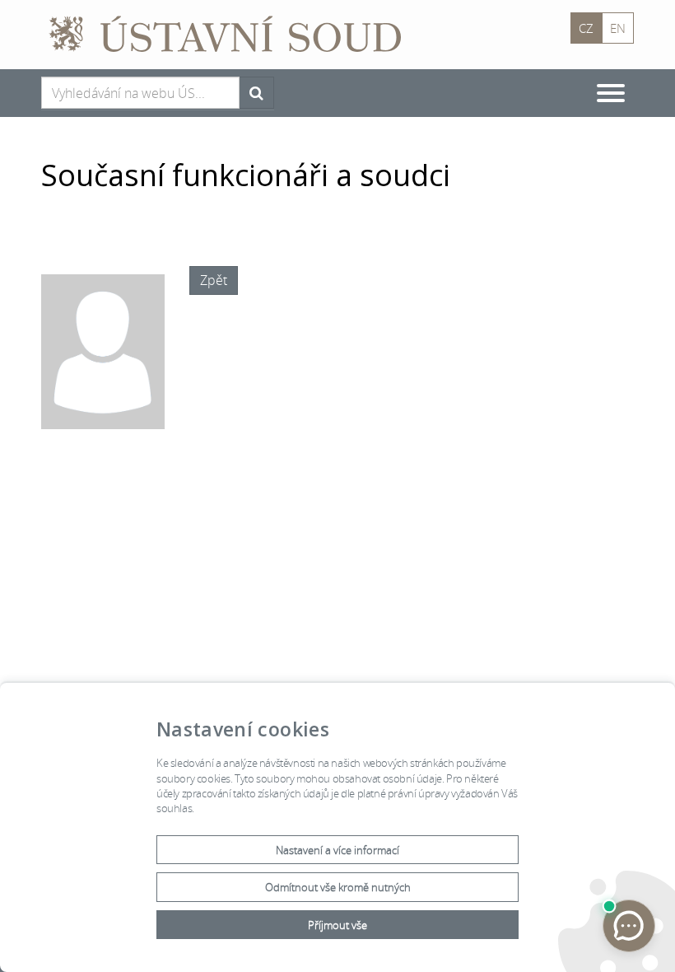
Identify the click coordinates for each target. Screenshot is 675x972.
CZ (586, 28)
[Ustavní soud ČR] (232, 32)
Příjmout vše (337, 925)
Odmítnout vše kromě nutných (338, 888)
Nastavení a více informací (337, 850)
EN (618, 28)
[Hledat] (256, 93)
